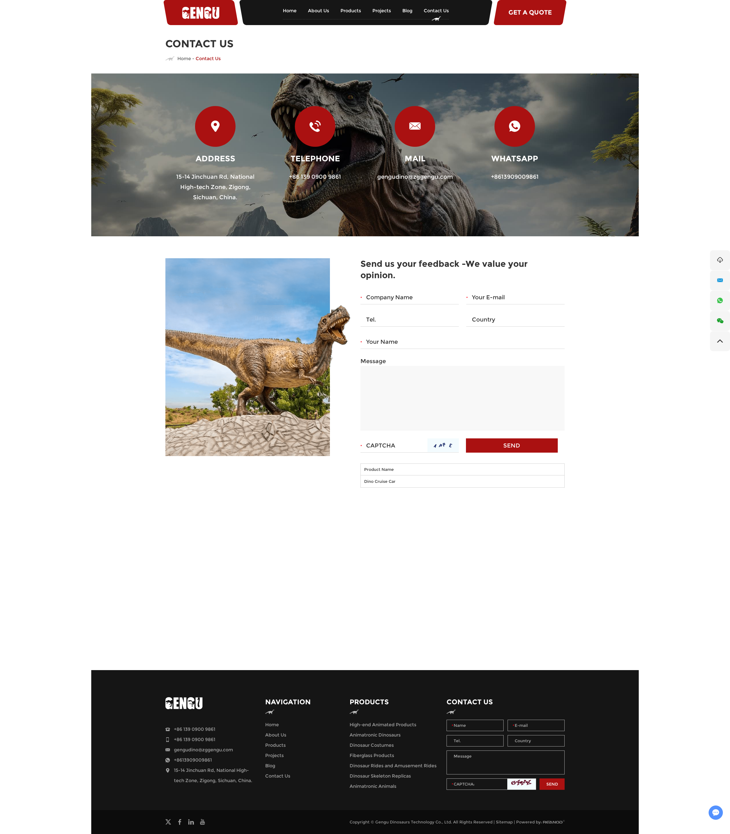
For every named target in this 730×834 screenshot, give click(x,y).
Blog (407, 10)
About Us (318, 10)
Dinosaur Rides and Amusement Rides (393, 765)
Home (290, 10)
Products (350, 10)
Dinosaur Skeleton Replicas (380, 776)
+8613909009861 (515, 176)
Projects (381, 10)
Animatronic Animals (373, 786)
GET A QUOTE (530, 12)
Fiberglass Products (372, 755)
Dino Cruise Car (380, 481)
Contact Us (436, 10)
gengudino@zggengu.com (415, 176)
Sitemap (504, 822)
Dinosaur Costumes (372, 745)
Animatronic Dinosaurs (375, 735)
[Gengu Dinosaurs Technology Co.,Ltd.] (200, 12)
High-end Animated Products (383, 724)
